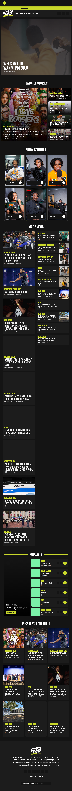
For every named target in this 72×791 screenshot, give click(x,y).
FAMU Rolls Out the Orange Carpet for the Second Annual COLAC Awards (47, 294)
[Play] (4, 3)
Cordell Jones (54, 112)
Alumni (51, 92)
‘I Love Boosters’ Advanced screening (12, 654)
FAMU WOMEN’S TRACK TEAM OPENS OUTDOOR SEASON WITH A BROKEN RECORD (46, 340)
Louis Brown (42, 319)
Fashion (60, 92)
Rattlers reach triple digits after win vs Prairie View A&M (19, 362)
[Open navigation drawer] (67, 13)
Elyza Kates (42, 250)
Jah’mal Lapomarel (44, 330)
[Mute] (58, 3)
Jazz (48, 245)
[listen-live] (59, 13)
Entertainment (7, 126)
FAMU (56, 92)
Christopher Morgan (10, 367)
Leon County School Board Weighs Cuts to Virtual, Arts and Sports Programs (47, 317)
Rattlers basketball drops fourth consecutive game (18, 398)
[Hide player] (68, 3)
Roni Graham (42, 342)
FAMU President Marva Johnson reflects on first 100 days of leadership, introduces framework (47, 237)
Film (13, 126)
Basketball (52, 120)
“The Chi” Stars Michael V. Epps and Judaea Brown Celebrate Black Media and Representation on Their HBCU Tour (18, 469)
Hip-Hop (15, 289)
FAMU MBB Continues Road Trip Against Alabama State (18, 432)
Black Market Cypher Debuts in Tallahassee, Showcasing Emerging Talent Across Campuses (17, 327)
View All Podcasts (11, 612)
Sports (57, 120)
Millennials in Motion (47, 612)
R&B (52, 257)
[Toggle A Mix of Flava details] (20, 182)
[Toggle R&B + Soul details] (20, 216)
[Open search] (63, 13)
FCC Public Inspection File (36, 776)
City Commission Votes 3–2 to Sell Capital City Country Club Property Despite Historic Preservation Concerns (47, 307)
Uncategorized (42, 336)
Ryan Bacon (45, 594)
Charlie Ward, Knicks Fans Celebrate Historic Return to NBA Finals (18, 258)
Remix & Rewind (45, 602)
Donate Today (24, 8)
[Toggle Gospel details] (42, 182)
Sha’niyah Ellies (54, 139)
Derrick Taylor (54, 98)
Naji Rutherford (43, 239)
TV (13, 461)
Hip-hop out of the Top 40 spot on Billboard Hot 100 (18, 502)
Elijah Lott (8, 435)
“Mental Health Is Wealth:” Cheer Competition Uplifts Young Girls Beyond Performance (47, 329)
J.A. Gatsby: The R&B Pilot (45, 259)
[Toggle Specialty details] (63, 216)
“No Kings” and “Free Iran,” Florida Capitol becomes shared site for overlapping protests (16, 539)
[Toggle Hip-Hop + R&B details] (42, 216)
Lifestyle (41, 325)
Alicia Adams (42, 296)
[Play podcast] (65, 563)
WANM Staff (7, 138)
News (55, 134)
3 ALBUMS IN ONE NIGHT (15, 292)
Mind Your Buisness (46, 583)
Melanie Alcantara (10, 263)
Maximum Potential (46, 593)
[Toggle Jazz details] (63, 182)
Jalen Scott (53, 125)
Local (51, 134)
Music (19, 289)
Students (48, 570)
